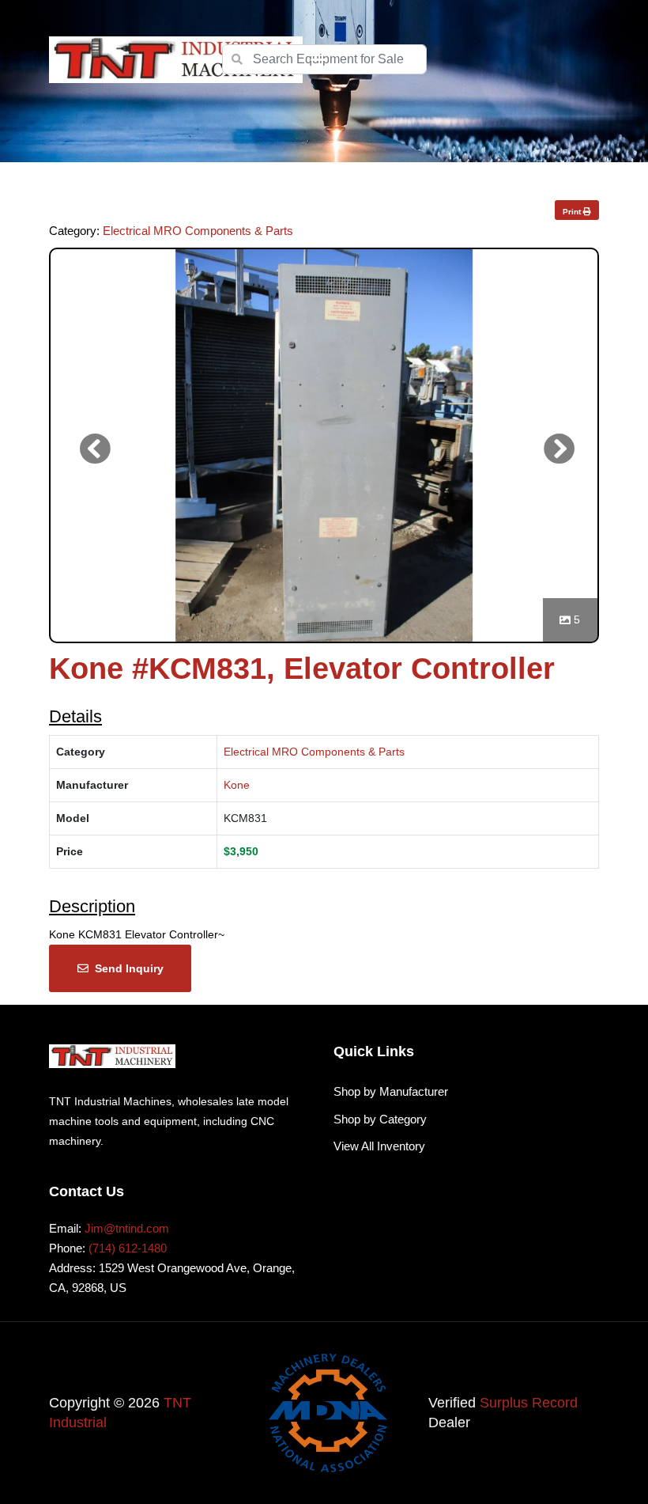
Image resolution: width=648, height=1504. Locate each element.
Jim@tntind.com (127, 1228)
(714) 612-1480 (128, 1248)
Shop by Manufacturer (390, 1091)
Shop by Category (380, 1119)
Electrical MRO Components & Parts (198, 230)
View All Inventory (379, 1146)
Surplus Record (529, 1403)
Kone (237, 785)
